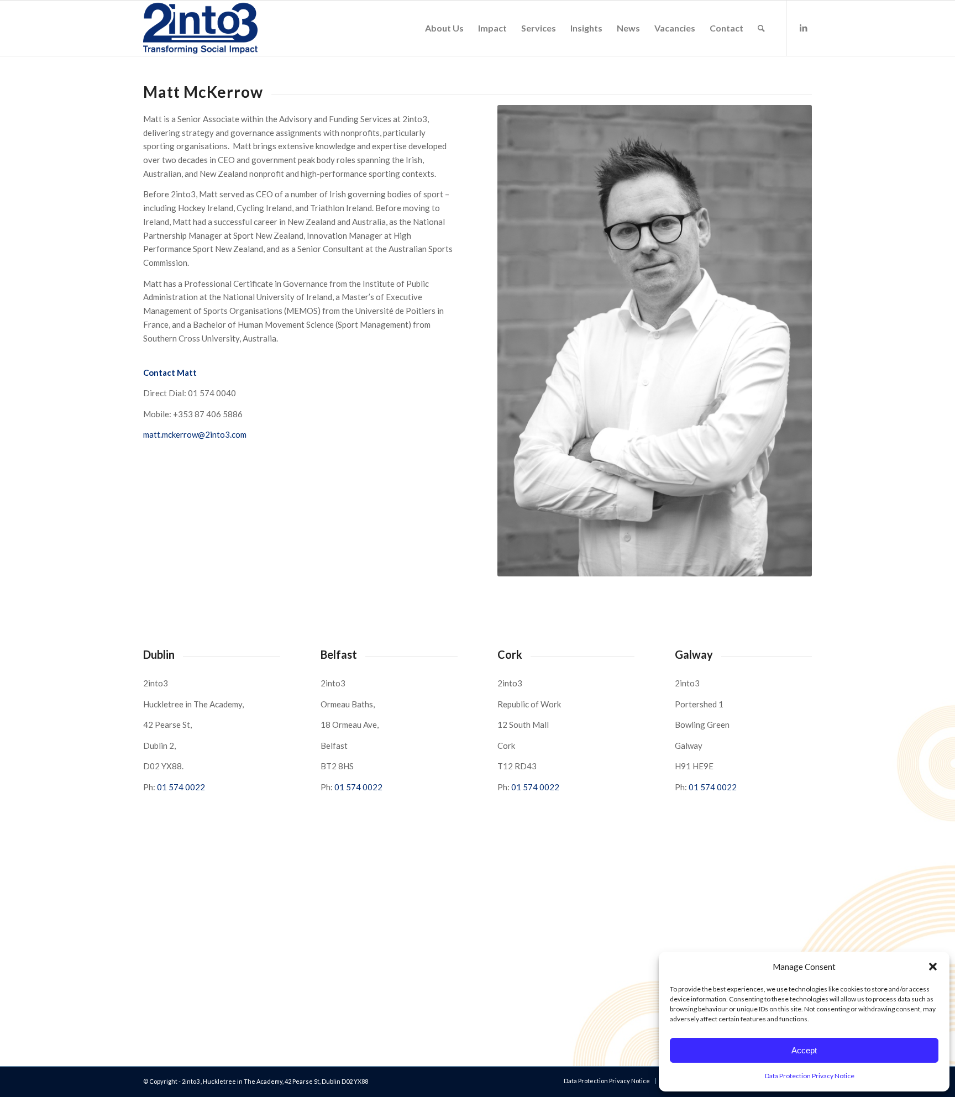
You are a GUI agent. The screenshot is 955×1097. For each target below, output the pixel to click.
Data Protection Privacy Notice (809, 1076)
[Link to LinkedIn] (803, 27)
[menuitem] (444, 28)
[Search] (761, 28)
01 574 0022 (181, 787)
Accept (804, 1050)
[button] (932, 966)
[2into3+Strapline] (200, 28)
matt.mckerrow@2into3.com (194, 434)
